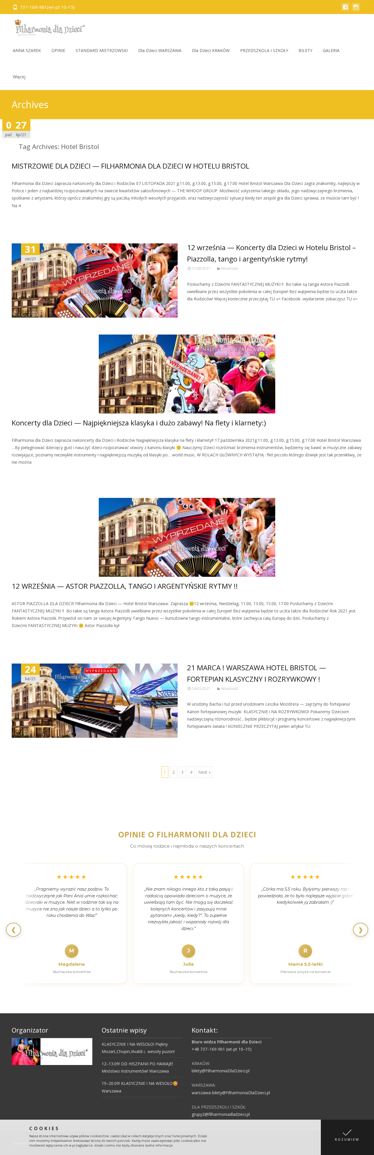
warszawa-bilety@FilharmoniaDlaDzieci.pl (231, 1092)
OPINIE (58, 50)
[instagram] (356, 10)
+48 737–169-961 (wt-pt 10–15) (222, 1049)
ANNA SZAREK (27, 50)
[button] (347, 1137)
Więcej (19, 76)
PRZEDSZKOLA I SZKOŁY (264, 50)
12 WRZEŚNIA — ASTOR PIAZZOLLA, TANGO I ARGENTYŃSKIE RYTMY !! (125, 586)
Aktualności (229, 268)
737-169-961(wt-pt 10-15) (47, 7)
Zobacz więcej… (28, 216)
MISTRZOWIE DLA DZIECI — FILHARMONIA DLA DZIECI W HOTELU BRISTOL (130, 166)
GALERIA (331, 50)
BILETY (305, 50)
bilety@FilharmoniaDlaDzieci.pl (221, 1070)
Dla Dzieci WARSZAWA (159, 50)
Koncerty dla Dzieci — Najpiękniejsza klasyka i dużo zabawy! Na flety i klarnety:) (139, 422)
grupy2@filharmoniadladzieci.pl (221, 1114)
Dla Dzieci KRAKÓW (211, 50)
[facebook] (345, 10)
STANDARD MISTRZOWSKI (102, 50)
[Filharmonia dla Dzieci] (47, 25)
